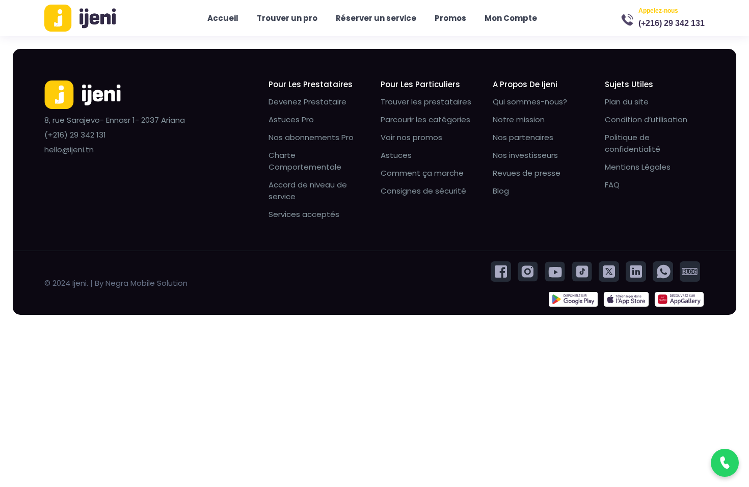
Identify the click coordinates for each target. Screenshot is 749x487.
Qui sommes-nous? (530, 101)
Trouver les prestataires (426, 101)
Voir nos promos (411, 137)
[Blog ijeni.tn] (690, 270)
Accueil (222, 18)
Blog (501, 190)
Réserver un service (376, 18)
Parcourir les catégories (425, 119)
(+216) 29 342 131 (671, 23)
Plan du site (627, 101)
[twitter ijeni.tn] (609, 270)
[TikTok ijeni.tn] (582, 270)
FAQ (612, 184)
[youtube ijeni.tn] (555, 270)
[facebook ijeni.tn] (501, 270)
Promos (450, 18)
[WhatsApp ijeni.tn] (663, 270)
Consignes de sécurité (423, 190)
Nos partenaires (523, 137)
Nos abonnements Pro (311, 137)
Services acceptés (304, 214)
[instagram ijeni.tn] (528, 270)
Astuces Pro (291, 119)
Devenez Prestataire (307, 101)
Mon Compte (511, 18)
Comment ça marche (422, 173)
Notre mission (519, 119)
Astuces (396, 155)
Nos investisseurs (525, 155)
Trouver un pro (287, 18)
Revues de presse (526, 173)
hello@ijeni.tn (69, 149)
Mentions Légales (638, 166)
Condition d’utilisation (646, 119)
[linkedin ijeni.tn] (636, 270)
